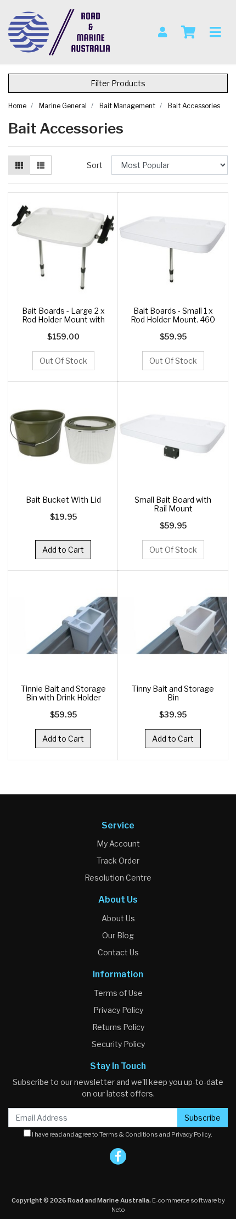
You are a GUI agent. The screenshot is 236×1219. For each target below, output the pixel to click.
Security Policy (118, 1044)
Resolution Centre (118, 877)
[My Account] (162, 32)
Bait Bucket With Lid (63, 499)
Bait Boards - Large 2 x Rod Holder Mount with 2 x (63, 320)
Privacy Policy (118, 1010)
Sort (95, 165)
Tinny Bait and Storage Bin (173, 693)
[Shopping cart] (188, 32)
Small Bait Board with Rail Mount (172, 504)
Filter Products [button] (118, 83)
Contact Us (118, 952)
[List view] (41, 165)
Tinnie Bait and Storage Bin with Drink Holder (63, 693)
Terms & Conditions (128, 1134)
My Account (118, 843)
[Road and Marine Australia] (59, 31)
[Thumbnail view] (19, 165)
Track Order (118, 860)
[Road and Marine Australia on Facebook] (118, 1156)
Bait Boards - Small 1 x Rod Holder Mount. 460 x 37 (173, 320)
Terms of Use (118, 993)
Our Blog (118, 935)
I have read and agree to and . (121, 1134)
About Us (118, 918)
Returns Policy (118, 1027)
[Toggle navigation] (215, 32)
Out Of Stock (63, 360)
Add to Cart (63, 549)
